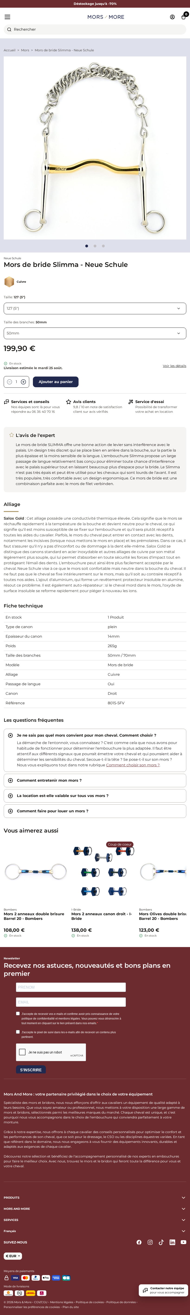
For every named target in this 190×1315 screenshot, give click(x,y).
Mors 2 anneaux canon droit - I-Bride (101, 916)
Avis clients (84, 402)
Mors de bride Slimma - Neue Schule (64, 50)
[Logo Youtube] (183, 1242)
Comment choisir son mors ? (132, 765)
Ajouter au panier (56, 382)
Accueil (10, 50)
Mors (25, 50)
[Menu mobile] (33, 17)
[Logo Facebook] (139, 1242)
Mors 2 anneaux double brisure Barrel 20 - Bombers (34, 916)
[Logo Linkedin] (172, 1242)
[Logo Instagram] (150, 1242)
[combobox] (95, 29)
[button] (95, 1231)
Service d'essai (149, 402)
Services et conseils (30, 402)
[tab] (95, 750)
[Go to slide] (86, 246)
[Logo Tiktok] (161, 1242)
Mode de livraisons (16, 1286)
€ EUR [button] (11, 1256)
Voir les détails (174, 366)
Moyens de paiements (19, 1271)
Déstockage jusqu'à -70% (95, 4)
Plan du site (71, 1307)
